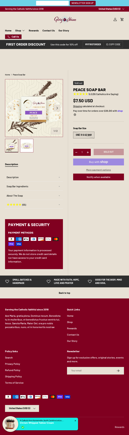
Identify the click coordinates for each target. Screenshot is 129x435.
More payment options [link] (98, 169)
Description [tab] (11, 164)
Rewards (34, 30)
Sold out (109, 151)
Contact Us (48, 30)
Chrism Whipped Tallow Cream (37, 422)
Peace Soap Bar (19, 75)
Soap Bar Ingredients (17, 186)
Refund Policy (12, 370)
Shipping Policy (13, 376)
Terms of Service (14, 382)
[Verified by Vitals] (22, 427)
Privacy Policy (12, 363)
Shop (70, 321)
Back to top (64, 293)
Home (8, 30)
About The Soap (15, 195)
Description (13, 177)
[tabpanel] (34, 191)
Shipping (77, 106)
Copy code (114, 44)
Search (9, 357)
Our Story (64, 30)
